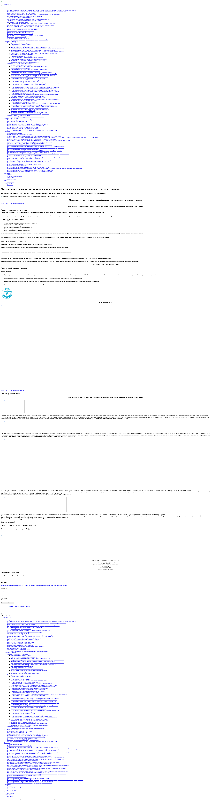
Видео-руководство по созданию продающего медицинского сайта (29, 40)
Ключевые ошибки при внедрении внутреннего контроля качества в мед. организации (31, 139)
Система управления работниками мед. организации (25, 71)
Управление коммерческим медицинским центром (25, 62)
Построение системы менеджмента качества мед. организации (24, 16)
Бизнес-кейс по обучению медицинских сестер (20, 31)
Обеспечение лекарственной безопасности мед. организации (28, 80)
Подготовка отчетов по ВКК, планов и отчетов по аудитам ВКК (25, 122)
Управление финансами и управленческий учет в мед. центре (28, 60)
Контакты (10, 185)
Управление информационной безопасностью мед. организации (29, 112)
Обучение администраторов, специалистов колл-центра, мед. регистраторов (28, 19)
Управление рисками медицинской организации (24, 100)
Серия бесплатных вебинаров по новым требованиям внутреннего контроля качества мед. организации (36, 162)
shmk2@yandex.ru (6, 4)
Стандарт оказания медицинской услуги (22, 54)
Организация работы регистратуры (20, 68)
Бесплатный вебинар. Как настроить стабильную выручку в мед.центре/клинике (30, 170)
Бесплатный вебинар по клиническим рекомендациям (22, 149)
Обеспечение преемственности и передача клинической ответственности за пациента (35, 87)
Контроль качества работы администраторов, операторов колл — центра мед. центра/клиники (37, 48)
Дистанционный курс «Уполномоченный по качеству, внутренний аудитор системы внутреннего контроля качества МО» (41, 10)
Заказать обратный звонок (14, 133)
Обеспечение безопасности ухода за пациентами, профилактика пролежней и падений (35, 91)
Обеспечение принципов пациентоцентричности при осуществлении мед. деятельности (35, 103)
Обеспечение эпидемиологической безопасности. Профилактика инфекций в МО (34, 74)
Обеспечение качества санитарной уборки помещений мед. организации (31, 72)
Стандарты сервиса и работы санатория (18, 115)
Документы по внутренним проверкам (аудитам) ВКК (22, 127)
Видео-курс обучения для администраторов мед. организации (24, 26)
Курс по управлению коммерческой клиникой (20, 34)
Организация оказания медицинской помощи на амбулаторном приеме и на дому (33, 90)
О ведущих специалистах (14, 176)
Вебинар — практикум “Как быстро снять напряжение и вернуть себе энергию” (30, 142)
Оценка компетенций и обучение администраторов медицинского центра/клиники (34, 53)
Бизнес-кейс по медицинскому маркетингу (19, 32)
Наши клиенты (11, 179)
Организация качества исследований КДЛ (22, 93)
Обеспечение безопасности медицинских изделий (25, 81)
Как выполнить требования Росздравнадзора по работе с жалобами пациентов (29, 152)
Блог (5, 180)
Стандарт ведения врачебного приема (21, 56)
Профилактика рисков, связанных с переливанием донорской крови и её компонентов (35, 99)
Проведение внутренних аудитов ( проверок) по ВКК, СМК (27, 96)
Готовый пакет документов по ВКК (21, 65)
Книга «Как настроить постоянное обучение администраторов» (25, 164)
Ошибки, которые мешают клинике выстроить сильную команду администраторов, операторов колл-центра (27, 591)
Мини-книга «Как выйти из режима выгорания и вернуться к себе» (26, 143)
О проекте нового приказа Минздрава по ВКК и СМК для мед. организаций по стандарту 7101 (34, 136)
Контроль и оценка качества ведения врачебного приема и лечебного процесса (33, 50)
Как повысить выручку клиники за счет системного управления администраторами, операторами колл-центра (38, 140)
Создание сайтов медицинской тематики (18, 38)
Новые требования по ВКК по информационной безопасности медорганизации (29, 145)
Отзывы (9, 174)
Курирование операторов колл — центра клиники (21, 13)
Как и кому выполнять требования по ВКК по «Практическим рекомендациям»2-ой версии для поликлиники (38, 154)
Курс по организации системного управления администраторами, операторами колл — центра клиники (36, 11)
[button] (12, 203)
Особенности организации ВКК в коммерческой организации (24, 155)
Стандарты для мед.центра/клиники (21, 44)
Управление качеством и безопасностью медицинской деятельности (30, 109)
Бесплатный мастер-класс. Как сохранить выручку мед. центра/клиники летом (29, 171)
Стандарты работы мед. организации (17, 43)
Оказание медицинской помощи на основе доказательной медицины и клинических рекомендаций (39, 82)
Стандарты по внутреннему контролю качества (20, 63)
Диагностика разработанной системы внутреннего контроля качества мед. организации (32, 130)
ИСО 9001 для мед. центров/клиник (21, 17)
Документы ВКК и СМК (11, 118)
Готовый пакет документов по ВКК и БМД (19, 120)
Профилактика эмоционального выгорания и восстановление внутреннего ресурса (30, 25)
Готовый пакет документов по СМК (17, 121)
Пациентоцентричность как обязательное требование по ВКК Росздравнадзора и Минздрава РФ (34, 151)
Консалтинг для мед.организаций (16, 37)
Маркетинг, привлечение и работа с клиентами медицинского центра (30, 47)
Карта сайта (10, 182)
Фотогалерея (10, 177)
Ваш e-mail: (4, 598)
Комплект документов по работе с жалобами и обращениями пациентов (27, 124)
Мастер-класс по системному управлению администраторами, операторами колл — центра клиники (35, 148)
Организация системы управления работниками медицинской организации (32, 105)
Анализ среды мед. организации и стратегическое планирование (29, 66)
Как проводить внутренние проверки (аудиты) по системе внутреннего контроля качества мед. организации (37, 159)
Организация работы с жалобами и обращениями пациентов (28, 84)
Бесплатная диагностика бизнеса (16, 165)
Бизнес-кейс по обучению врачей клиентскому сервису (22, 29)
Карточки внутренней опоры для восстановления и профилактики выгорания (33, 23)
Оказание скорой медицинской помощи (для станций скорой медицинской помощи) (34, 94)
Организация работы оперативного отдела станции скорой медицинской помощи (34, 106)
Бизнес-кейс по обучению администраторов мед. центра (23, 28)
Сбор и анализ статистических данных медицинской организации (29, 108)
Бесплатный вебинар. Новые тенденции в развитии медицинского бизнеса (28, 167)
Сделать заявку (8, 183)
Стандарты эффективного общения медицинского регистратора (29, 69)
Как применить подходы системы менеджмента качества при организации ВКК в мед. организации (35, 146)
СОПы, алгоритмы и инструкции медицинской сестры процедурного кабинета (33, 75)
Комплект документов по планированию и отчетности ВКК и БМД (26, 125)
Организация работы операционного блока (23, 102)
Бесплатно (7, 131)
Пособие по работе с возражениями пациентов (24, 45)
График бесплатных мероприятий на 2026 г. (19, 134)
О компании (7, 173)
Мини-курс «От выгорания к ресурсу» (18, 22)
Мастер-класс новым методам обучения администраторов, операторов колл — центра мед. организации (36, 157)
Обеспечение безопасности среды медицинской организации (28, 78)
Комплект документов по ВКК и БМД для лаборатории (22, 128)
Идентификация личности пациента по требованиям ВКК (27, 85)
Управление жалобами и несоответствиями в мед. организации (28, 97)
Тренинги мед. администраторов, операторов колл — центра (24, 20)
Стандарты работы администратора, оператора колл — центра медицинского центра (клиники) (37, 51)
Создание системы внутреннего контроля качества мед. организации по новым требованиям (33, 14)
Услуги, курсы (8, 8)
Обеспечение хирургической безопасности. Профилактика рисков (29, 77)
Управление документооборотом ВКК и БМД (23, 111)
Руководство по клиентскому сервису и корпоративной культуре (29, 59)
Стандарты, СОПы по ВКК (11, 41)
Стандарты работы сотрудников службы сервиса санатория (27, 117)
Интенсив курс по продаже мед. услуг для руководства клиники (25, 35)
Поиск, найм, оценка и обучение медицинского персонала (27, 57)
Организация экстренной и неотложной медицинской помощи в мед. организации (34, 88)
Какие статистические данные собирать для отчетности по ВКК (25, 158)
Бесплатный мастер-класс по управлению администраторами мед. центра (28, 161)
